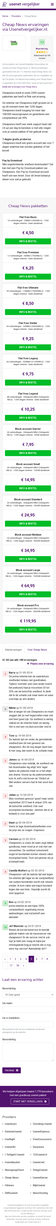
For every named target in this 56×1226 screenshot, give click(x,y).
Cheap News (12, 1177)
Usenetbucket (12, 1162)
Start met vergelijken (28, 1101)
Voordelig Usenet (42, 1123)
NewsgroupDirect (14, 1169)
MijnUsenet (39, 1185)
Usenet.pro (11, 1123)
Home (5, 16)
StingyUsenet (40, 1169)
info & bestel (28, 241)
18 (17, 965)
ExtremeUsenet (13, 1131)
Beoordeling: (9, 988)
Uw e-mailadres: (11, 1017)
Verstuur (10, 1070)
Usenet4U (10, 1146)
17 (10, 965)
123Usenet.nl (40, 1154)
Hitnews (9, 1185)
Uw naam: (7, 1003)
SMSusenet (11, 1193)
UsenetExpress (41, 1131)
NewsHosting (40, 1193)
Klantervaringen (13, 649)
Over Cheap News (37, 649)
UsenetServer (40, 1177)
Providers (16, 16)
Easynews (38, 1146)
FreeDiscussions (42, 1139)
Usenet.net (38, 1162)
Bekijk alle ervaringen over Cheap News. (19, 87)
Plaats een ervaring (42, 663)
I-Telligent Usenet (14, 1154)
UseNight (10, 1139)
